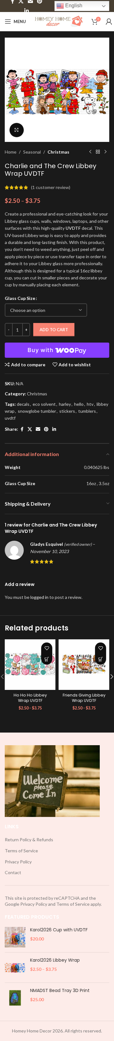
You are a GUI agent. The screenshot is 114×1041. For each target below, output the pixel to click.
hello (79, 404)
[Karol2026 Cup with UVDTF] (15, 937)
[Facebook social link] (22, 429)
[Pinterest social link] (46, 429)
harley (65, 404)
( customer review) (50, 187)
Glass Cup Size (20, 298)
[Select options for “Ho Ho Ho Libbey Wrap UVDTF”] (46, 659)
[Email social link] (38, 429)
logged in (39, 597)
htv (90, 404)
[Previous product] (90, 152)
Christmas (58, 152)
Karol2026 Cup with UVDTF (59, 930)
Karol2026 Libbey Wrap (55, 960)
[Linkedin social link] (26, 10)
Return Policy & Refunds (29, 839)
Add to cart (54, 329)
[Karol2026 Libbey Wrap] (15, 967)
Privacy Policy (18, 861)
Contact (13, 872)
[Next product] (105, 152)
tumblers (87, 411)
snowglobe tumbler (37, 411)
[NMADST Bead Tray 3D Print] (15, 998)
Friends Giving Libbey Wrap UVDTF (84, 697)
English (73, 5)
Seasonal (32, 152)
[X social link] (30, 429)
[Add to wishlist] (46, 648)
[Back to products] (98, 152)
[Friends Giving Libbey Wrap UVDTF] (84, 664)
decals (23, 404)
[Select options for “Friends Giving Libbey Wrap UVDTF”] (100, 659)
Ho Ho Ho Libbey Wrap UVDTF (30, 697)
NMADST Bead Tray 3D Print (60, 991)
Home (10, 152)
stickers (67, 411)
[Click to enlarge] (17, 130)
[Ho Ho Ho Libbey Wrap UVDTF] (30, 664)
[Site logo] (58, 21)
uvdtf (10, 418)
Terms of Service (21, 850)
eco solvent (44, 404)
